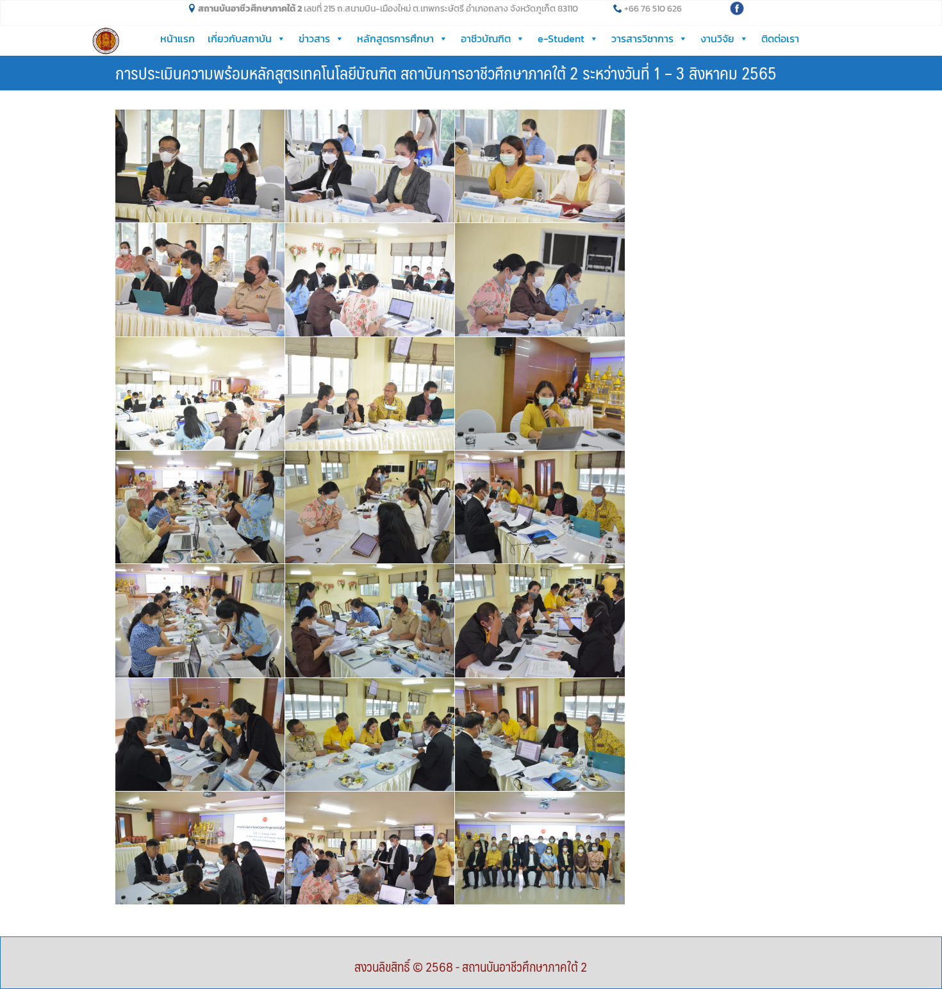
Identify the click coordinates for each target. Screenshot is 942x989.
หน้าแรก (177, 38)
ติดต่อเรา (780, 38)
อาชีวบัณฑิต (486, 38)
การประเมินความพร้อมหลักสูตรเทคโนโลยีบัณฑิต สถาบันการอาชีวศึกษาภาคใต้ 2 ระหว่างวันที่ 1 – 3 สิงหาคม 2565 (446, 72)
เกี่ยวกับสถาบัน (240, 38)
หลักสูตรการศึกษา (395, 38)
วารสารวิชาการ (642, 38)
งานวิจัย (717, 38)
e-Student (561, 38)
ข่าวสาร (314, 38)
